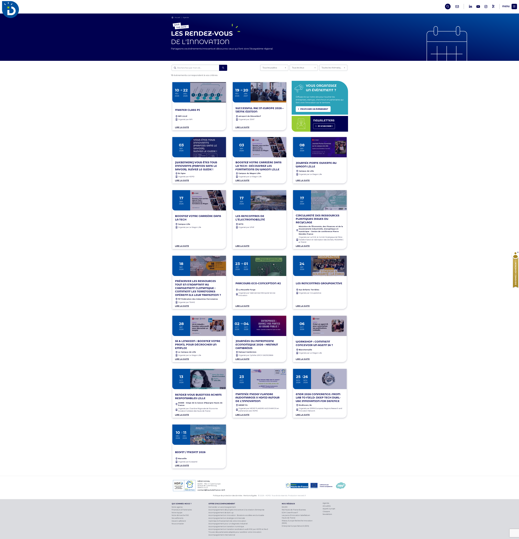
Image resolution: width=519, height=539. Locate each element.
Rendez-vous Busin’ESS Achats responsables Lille (198, 396)
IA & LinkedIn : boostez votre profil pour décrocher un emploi (197, 345)
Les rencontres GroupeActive (319, 283)
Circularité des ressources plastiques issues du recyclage (317, 219)
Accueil (177, 17)
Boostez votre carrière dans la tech (198, 217)
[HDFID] (11, 6)
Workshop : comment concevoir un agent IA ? (314, 343)
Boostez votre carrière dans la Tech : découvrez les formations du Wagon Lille (258, 166)
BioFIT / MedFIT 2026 (190, 452)
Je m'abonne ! (325, 126)
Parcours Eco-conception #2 (258, 283)
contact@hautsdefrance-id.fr (211, 490)
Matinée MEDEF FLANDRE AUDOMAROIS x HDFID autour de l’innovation (257, 398)
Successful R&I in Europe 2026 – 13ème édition (259, 110)
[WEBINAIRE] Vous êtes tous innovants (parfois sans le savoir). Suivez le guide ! (196, 166)
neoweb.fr (302, 496)
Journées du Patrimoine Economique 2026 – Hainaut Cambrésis (256, 345)
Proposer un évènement (314, 109)
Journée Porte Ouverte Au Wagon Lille (316, 164)
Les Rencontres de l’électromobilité (250, 217)
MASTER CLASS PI (187, 110)
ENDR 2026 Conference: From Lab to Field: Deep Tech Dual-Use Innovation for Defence (318, 398)
